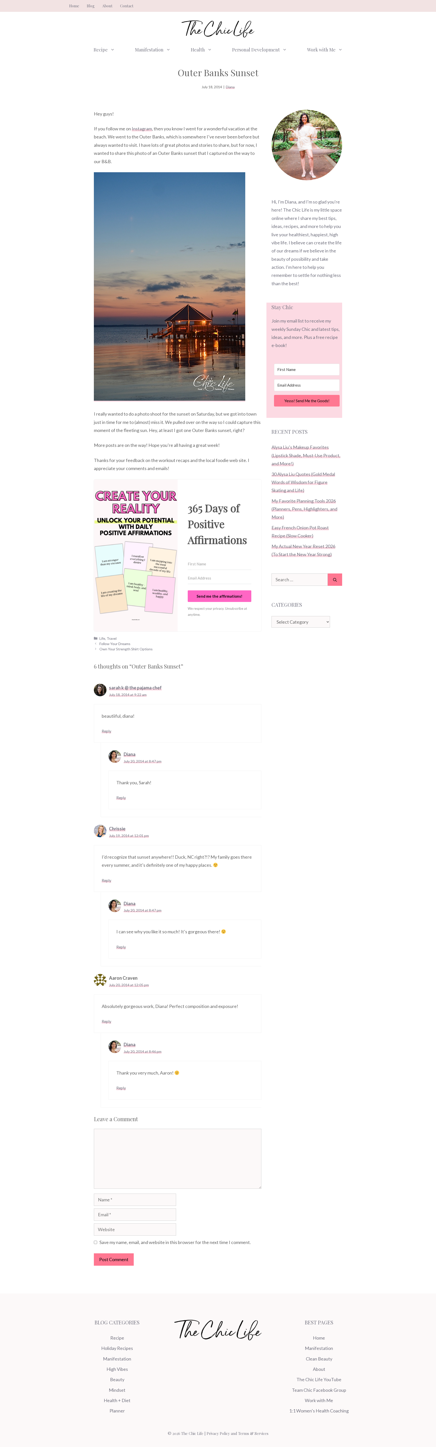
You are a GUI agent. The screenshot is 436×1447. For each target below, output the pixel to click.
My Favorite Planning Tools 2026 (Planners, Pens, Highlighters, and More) (304, 509)
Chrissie (117, 828)
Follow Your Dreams (114, 644)
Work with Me (321, 50)
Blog (91, 5)
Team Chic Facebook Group (319, 1390)
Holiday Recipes (117, 1348)
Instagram (142, 128)
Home (74, 5)
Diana (230, 87)
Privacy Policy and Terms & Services (237, 1433)
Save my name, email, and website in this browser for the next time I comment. (175, 1242)
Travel (112, 638)
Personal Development (256, 50)
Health (198, 50)
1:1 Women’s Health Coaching (319, 1410)
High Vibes (117, 1369)
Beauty (117, 1379)
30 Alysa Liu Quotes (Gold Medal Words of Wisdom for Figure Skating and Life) (303, 482)
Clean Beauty (319, 1359)
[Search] (335, 579)
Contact (126, 5)
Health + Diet (117, 1400)
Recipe (101, 50)
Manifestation (149, 50)
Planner (117, 1410)
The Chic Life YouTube (318, 1379)
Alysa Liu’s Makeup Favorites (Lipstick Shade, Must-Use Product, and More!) (305, 455)
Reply (106, 731)
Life (102, 638)
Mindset (117, 1390)
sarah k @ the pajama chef (135, 687)
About (107, 5)
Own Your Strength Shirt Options (126, 649)
